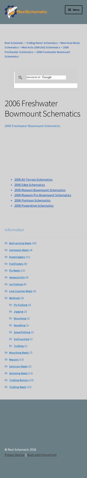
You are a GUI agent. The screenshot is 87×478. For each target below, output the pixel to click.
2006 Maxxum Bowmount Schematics (40, 190)
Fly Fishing (20, 305)
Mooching (20, 318)
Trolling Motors (19, 380)
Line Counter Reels (20, 291)
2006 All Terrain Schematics (33, 179)
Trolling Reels (17, 387)
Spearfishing (22, 332)
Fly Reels (14, 270)
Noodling (19, 325)
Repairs (14, 359)
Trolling (19, 346)
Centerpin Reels (19, 250)
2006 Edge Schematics (29, 185)
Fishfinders (16, 264)
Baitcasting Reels (20, 243)
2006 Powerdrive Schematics (34, 205)
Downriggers (17, 257)
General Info (17, 277)
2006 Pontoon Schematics (32, 200)
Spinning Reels (18, 373)
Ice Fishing (16, 284)
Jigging (18, 311)
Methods (14, 298)
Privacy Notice (14, 455)
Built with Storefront (42, 455)
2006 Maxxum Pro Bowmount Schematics (42, 195)
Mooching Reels (19, 352)
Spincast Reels (18, 366)
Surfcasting (21, 339)
